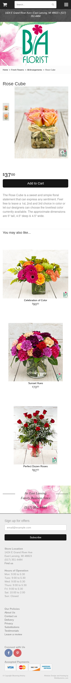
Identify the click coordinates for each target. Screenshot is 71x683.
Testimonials (12, 630)
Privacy (9, 623)
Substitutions (12, 627)
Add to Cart (35, 183)
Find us (9, 563)
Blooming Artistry (35, 44)
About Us (10, 612)
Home (5, 70)
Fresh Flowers (17, 70)
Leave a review (13, 634)
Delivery (9, 619)
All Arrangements (34, 70)
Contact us (11, 616)
